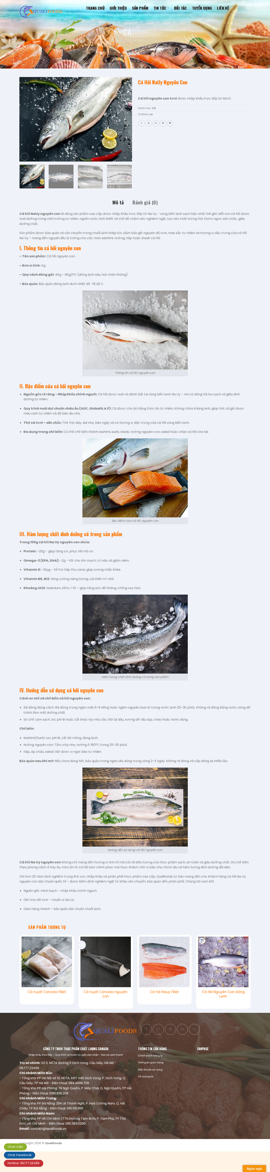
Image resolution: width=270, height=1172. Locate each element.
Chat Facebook (19, 1155)
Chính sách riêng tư (150, 1055)
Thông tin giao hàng (150, 1062)
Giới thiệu (118, 8)
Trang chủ (95, 8)
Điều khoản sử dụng (150, 1069)
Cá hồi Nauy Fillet (164, 992)
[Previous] (26, 119)
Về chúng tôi (146, 1076)
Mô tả (118, 202)
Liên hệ (223, 8)
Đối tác (180, 8)
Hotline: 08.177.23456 (24, 1163)
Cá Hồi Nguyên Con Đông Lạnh (223, 994)
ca (151, 114)
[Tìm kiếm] (248, 7)
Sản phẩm (140, 8)
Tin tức (160, 8)
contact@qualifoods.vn (48, 1128)
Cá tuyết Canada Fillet (47, 992)
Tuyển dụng (202, 8)
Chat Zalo (15, 1147)
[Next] (124, 119)
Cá (128, 32)
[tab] (118, 202)
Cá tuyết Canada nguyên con (105, 994)
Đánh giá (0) (145, 202)
